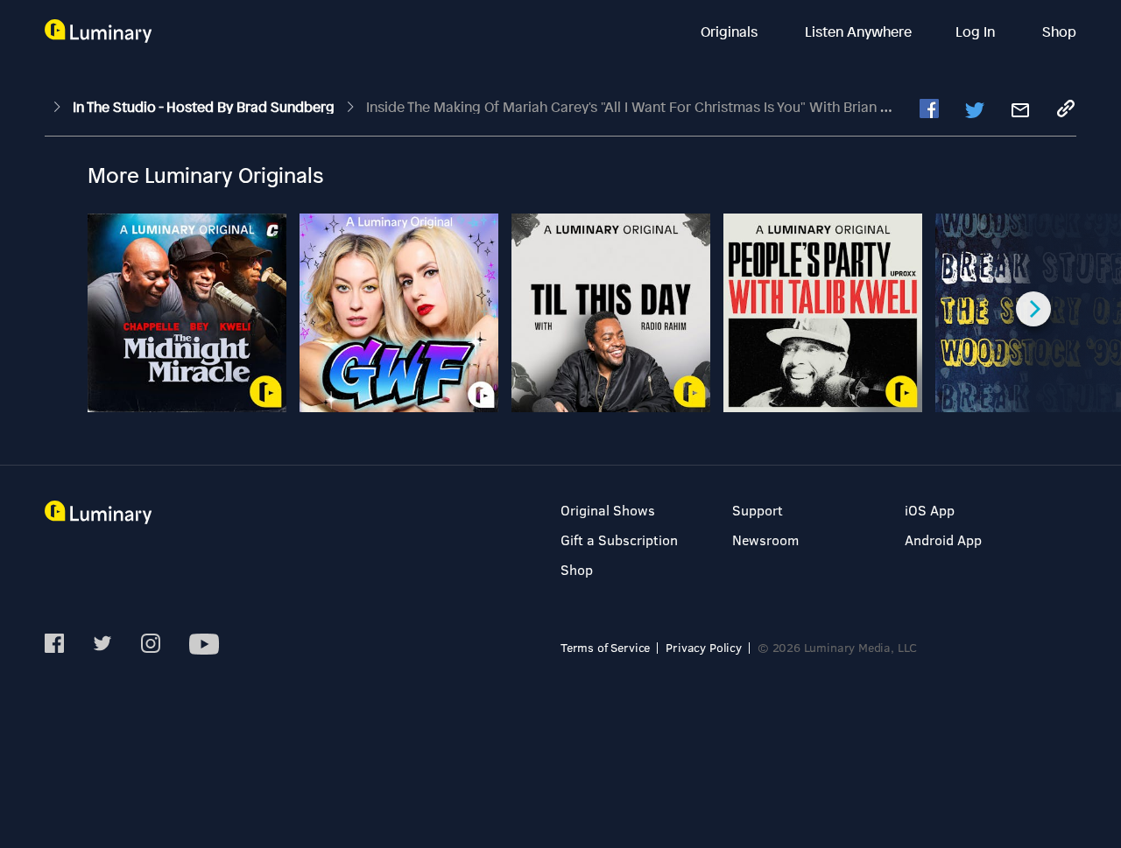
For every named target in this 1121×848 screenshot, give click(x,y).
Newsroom (765, 539)
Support (757, 510)
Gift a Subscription (619, 539)
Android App (943, 539)
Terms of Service (605, 647)
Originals (731, 31)
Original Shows (607, 510)
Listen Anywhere (858, 31)
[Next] (1033, 308)
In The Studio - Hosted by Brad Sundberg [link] (205, 106)
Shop (1059, 31)
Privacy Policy (704, 647)
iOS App (930, 510)
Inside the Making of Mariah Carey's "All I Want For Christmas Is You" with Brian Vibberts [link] (650, 106)
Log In (976, 31)
